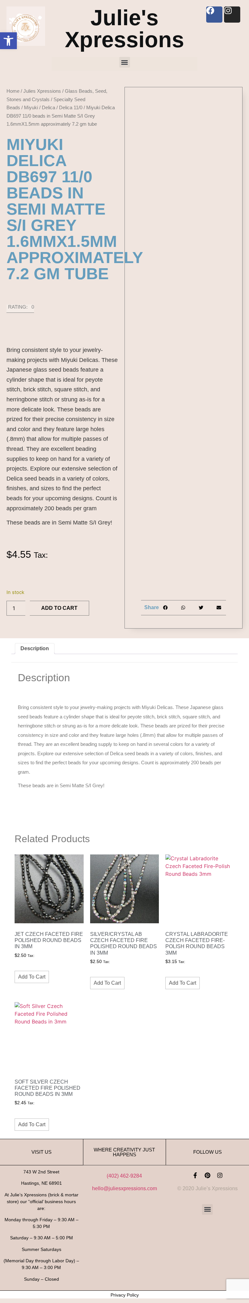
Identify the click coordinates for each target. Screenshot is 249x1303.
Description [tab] (34, 648)
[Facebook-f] (195, 1175)
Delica (48, 107)
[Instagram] (220, 1175)
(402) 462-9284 (124, 1176)
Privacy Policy (125, 1295)
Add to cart (59, 608)
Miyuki (31, 107)
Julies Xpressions (42, 91)
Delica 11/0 (70, 107)
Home (12, 91)
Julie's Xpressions (124, 28)
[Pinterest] (207, 1175)
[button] (8, 40)
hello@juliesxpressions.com (124, 1188)
